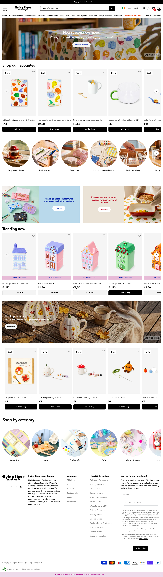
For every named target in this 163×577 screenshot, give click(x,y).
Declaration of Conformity (101, 523)
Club (69, 484)
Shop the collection (81, 44)
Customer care (96, 493)
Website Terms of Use (99, 506)
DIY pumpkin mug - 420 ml (50, 397)
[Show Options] (155, 503)
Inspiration (71, 502)
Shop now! (59, 208)
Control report (96, 532)
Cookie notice (96, 519)
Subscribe (140, 548)
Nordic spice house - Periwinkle (15, 283)
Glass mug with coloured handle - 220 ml (125, 120)
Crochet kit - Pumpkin (116, 397)
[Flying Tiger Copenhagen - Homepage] (23, 8)
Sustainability (73, 493)
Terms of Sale (95, 502)
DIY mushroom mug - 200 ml (85, 397)
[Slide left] (6, 153)
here (102, 574)
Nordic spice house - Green (119, 283)
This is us (71, 480)
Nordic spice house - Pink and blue (87, 283)
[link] (144, 8)
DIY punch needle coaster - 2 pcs (18, 397)
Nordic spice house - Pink (48, 283)
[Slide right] (156, 153)
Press (69, 497)
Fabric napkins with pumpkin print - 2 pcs (54, 120)
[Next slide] (156, 91)
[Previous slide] (6, 91)
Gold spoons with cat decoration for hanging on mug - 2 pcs (88, 120)
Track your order (97, 484)
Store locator (95, 489)
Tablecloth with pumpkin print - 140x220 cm (18, 120)
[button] (4, 8)
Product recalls (96, 527)
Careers (70, 489)
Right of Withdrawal (98, 497)
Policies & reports (97, 510)
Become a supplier (98, 536)
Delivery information (99, 480)
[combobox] (141, 503)
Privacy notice (96, 514)
